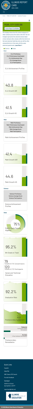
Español (6, 368)
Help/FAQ (6, 371)
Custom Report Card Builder (12, 28)
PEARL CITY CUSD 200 (11, 15)
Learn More (18, 45)
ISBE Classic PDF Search (10, 374)
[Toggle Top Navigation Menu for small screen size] (3, 12)
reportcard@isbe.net (10, 389)
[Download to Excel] (29, 20)
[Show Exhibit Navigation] (4, 20)
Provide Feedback (9, 377)
